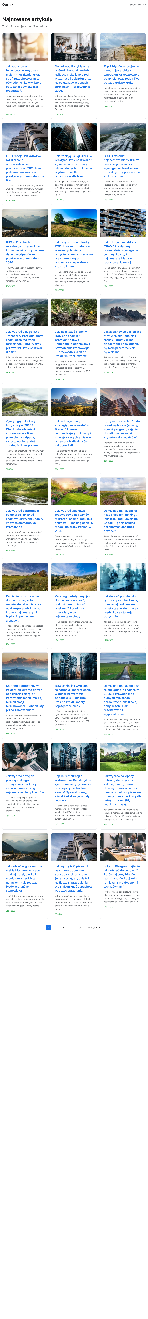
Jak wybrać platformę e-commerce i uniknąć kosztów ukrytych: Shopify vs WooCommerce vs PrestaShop (25, 519)
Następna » (94, 927)
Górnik (8, 4)
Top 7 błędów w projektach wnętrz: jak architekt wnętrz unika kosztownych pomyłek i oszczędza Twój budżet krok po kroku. (122, 74)
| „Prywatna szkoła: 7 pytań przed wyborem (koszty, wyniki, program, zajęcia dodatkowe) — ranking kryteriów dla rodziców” (123, 429)
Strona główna (138, 4)
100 (80, 927)
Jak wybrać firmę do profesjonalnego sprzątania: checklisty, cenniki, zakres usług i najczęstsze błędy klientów (25, 784)
